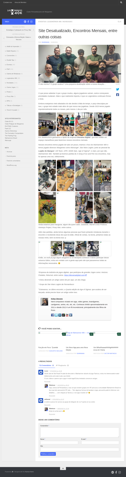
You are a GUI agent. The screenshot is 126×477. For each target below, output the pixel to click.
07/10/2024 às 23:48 (56, 371)
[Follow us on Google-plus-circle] (25, 21)
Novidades (67, 21)
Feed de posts (11, 156)
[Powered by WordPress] (12, 471)
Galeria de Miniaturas (13, 74)
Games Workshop (11, 131)
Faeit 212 (8, 128)
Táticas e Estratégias (13, 105)
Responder (47, 381)
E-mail (83, 439)
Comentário (44, 425)
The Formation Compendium (14, 133)
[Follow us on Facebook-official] (28, 21)
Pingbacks (63, 365)
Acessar (9, 151)
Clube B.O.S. (9, 121)
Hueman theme (29, 471)
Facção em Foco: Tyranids (48, 347)
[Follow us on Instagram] (31, 21)
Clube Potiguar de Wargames (14, 124)
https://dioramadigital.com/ (74, 275)
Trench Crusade (12, 110)
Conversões (11, 55)
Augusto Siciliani (56, 351)
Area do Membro (20, 2)
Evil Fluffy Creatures (11, 126)
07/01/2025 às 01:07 (58, 399)
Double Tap (10, 60)
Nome (42, 439)
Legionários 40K (54, 21)
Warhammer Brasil (11, 138)
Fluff (8, 69)
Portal (8, 92)
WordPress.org (11, 165)
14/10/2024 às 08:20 (63, 385)
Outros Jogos (11, 87)
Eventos (42, 21)
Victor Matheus (110, 353)
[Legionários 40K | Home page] (15, 12)
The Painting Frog (10, 135)
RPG (8, 101)
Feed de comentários (13, 161)
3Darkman (45, 42)
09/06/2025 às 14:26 (63, 408)
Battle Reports (11, 51)
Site (41, 446)
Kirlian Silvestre (57, 299)
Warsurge (8, 140)
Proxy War (10, 96)
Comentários (47, 365)
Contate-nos (7, 2)
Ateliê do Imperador (13, 46)
